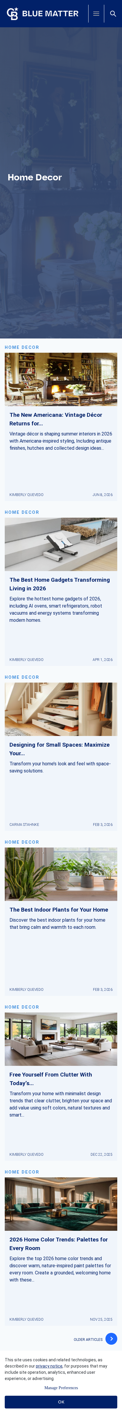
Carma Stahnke (24, 825)
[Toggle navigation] (96, 14)
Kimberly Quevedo (26, 495)
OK (61, 1402)
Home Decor (22, 347)
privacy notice (49, 1366)
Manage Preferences (61, 1388)
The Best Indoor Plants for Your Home (58, 909)
